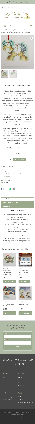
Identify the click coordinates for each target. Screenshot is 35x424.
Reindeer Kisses (5, 176)
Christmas (9, 30)
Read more (24, 281)
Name (5, 334)
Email (5, 340)
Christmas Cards (19, 30)
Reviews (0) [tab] (6, 206)
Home (3, 30)
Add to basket (19, 159)
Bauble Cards (10, 174)
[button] (31, 25)
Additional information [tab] (10, 203)
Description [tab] (6, 199)
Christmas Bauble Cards (21, 174)
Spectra (21, 418)
